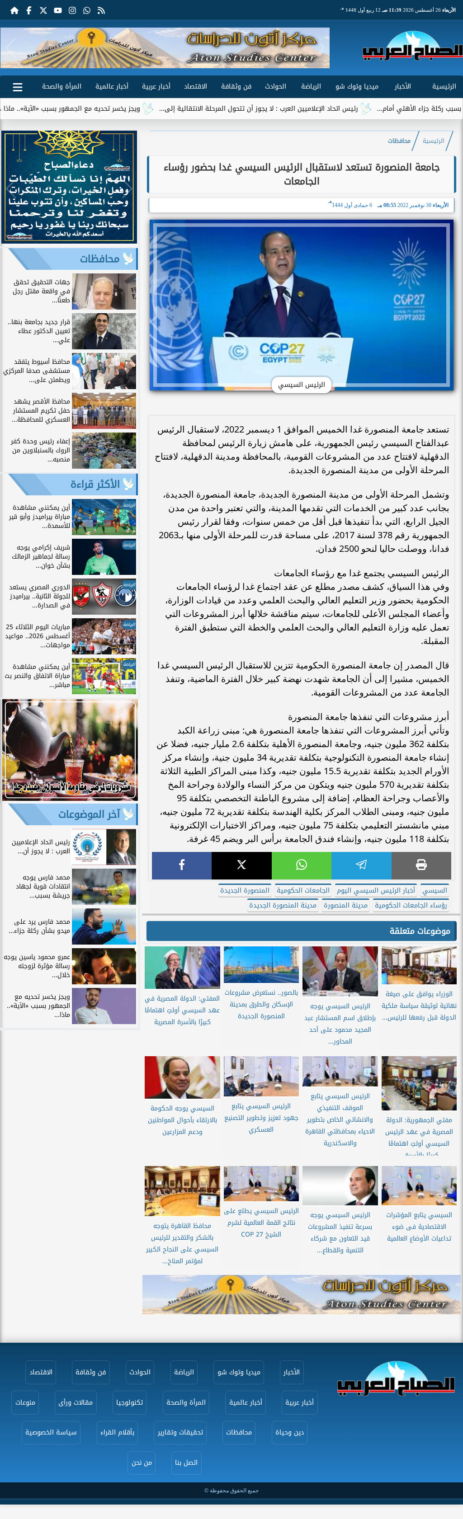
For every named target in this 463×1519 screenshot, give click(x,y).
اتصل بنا (186, 1463)
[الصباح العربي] (413, 46)
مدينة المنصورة (346, 905)
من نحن (142, 1463)
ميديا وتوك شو (356, 86)
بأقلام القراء (117, 1432)
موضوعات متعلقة (420, 931)
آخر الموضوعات (89, 814)
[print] (421, 865)
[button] (11, 48)
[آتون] (165, 48)
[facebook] (182, 865)
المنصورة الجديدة (244, 890)
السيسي (434, 890)
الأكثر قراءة (95, 484)
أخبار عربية (156, 86)
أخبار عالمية (111, 86)
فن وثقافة (236, 86)
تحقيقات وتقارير (180, 1432)
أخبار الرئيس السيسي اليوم (376, 890)
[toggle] (18, 85)
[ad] (69, 241)
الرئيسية (444, 86)
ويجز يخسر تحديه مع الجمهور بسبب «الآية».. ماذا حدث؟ (112, 109)
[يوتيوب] (58, 10)
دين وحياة (289, 1432)
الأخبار (403, 86)
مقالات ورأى (75, 1403)
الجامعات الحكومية (303, 890)
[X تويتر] (43, 10)
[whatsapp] (301, 865)
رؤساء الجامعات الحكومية (411, 905)
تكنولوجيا (129, 1403)
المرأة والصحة (61, 86)
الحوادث (275, 86)
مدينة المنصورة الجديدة (283, 905)
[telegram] (361, 865)
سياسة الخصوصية (51, 1432)
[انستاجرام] (72, 10)
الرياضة (311, 86)
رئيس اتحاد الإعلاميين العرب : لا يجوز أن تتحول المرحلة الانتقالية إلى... (307, 109)
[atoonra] (301, 1294)
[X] (241, 865)
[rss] (101, 10)
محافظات (399, 141)
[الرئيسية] (14, 10)
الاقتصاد (195, 86)
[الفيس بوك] (29, 10)
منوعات (25, 1403)
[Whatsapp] (87, 10)
